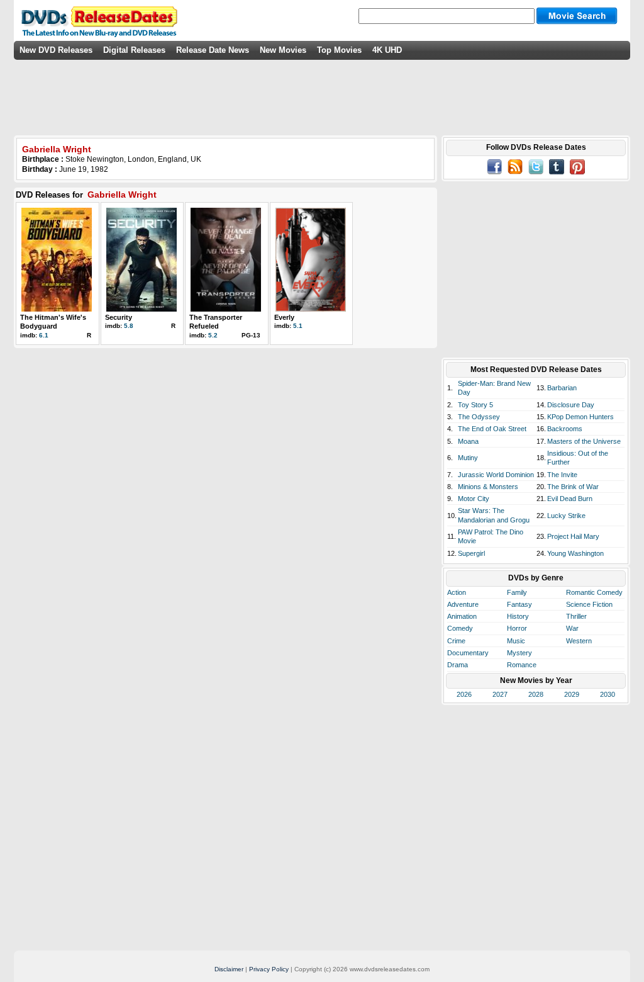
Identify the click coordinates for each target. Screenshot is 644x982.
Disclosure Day (570, 405)
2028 (535, 694)
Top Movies (339, 50)
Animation (462, 616)
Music (516, 641)
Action (456, 592)
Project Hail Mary (573, 536)
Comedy (460, 628)
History (518, 616)
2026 (464, 694)
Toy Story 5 (475, 405)
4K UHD (387, 50)
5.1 (298, 325)
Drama (457, 665)
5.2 (213, 335)
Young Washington (575, 553)
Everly (284, 317)
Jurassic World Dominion (496, 474)
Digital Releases (134, 50)
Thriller (576, 616)
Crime (456, 641)
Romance (521, 665)
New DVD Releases (55, 50)
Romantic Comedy (594, 592)
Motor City (473, 498)
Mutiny (468, 457)
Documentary (468, 653)
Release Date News (212, 50)
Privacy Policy (269, 969)
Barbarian (562, 388)
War (572, 628)
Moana (468, 441)
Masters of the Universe (584, 441)
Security (118, 317)
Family (517, 592)
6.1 (43, 335)
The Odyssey (479, 416)
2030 (607, 694)
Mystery (519, 653)
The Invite (562, 474)
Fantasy (519, 604)
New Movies (283, 50)
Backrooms (564, 428)
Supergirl (471, 553)
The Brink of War (573, 486)
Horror (517, 628)
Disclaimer (228, 969)
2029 (571, 694)
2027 (500, 694)
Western (579, 641)
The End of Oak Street (492, 428)
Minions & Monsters (488, 486)
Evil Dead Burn (569, 498)
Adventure (463, 604)
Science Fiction (589, 604)
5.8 (128, 325)
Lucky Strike (566, 515)
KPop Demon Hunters (580, 416)
